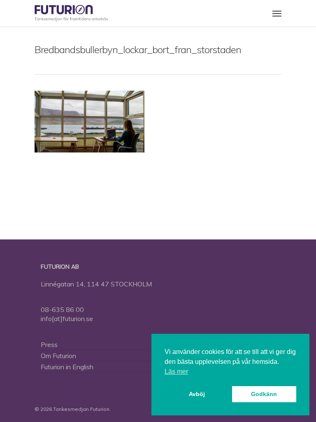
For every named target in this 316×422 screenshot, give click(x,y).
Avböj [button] (197, 394)
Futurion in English (67, 367)
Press (49, 344)
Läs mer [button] (176, 371)
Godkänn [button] (264, 394)
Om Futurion (58, 356)
